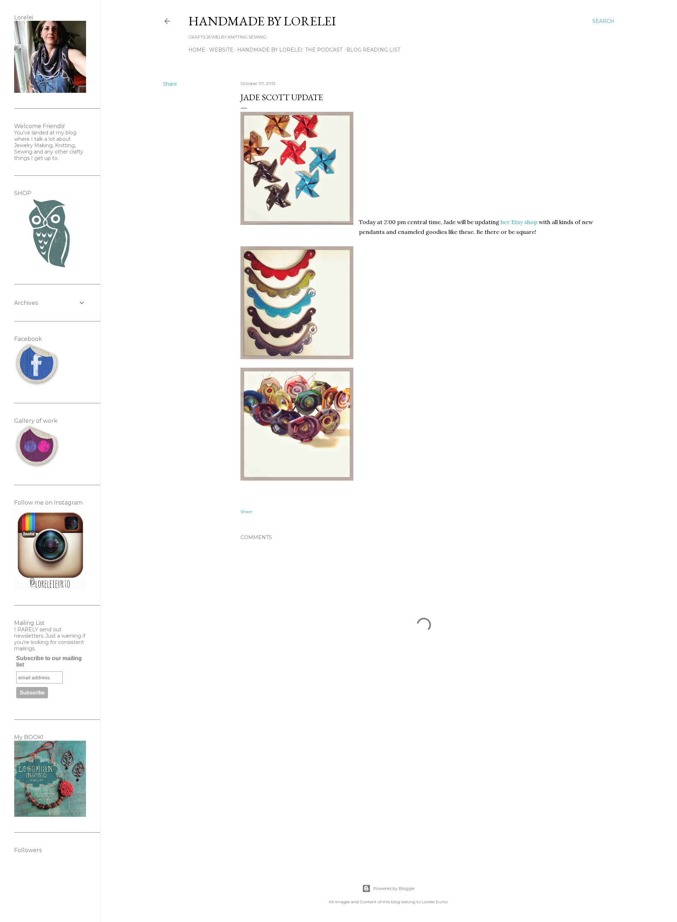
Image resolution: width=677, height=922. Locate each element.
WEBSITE (221, 50)
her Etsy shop (519, 221)
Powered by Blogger (394, 888)
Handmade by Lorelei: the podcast (289, 50)
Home (196, 50)
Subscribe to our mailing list (49, 661)
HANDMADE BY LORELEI (262, 21)
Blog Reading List (373, 50)
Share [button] (170, 84)
